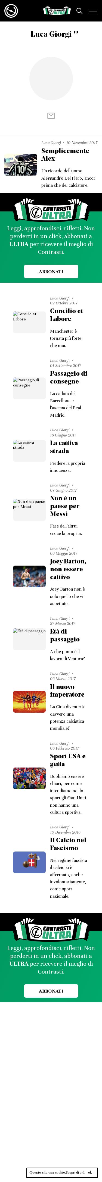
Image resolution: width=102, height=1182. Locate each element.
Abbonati (51, 272)
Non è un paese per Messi (64, 506)
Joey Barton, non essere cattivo (68, 570)
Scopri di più (75, 1172)
